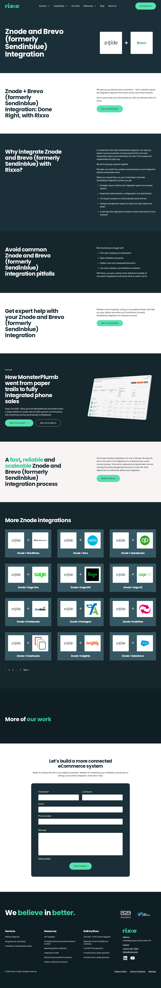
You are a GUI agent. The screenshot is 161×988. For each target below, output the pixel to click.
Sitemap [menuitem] (152, 971)
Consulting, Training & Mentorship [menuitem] (18, 946)
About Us (112, 6)
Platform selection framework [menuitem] (56, 962)
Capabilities (59, 6)
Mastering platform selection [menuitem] (55, 948)
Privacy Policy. (44, 858)
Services (42, 6)
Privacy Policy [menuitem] (120, 971)
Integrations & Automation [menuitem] (15, 941)
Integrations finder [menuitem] (51, 953)
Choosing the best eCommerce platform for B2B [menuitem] (59, 942)
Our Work (75, 6)
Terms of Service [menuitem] (137, 971)
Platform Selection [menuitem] (12, 937)
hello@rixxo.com (130, 952)
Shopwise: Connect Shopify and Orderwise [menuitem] (96, 942)
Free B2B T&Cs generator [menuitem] (93, 948)
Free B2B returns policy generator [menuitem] (97, 957)
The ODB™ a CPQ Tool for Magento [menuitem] (97, 937)
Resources (88, 6)
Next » (26, 670)
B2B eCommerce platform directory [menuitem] (58, 957)
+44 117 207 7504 (130, 949)
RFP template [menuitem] (49, 937)
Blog (102, 6)
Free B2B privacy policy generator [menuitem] (97, 953)
